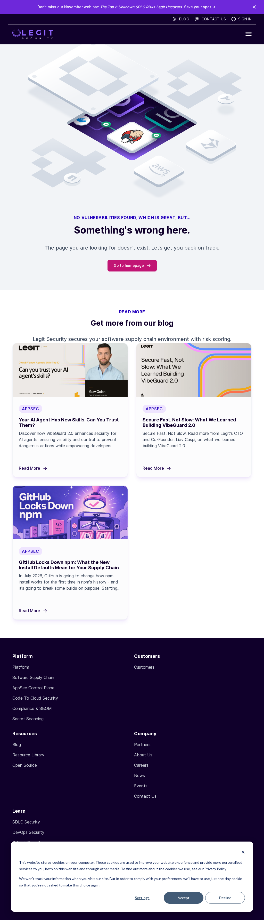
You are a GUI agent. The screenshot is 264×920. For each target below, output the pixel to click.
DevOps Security (28, 832)
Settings (142, 897)
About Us (143, 754)
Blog (184, 19)
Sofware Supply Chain (33, 677)
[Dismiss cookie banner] (243, 853)
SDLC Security (26, 822)
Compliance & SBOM (32, 708)
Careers (141, 765)
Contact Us (214, 19)
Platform (20, 667)
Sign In (245, 19)
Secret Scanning (28, 718)
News (139, 775)
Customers (144, 667)
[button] (248, 34)
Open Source (24, 765)
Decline (225, 897)
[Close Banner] (254, 7)
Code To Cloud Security (35, 698)
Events (140, 785)
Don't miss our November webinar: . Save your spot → (126, 7)
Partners (142, 744)
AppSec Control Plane (33, 687)
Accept (183, 897)
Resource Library (28, 754)
